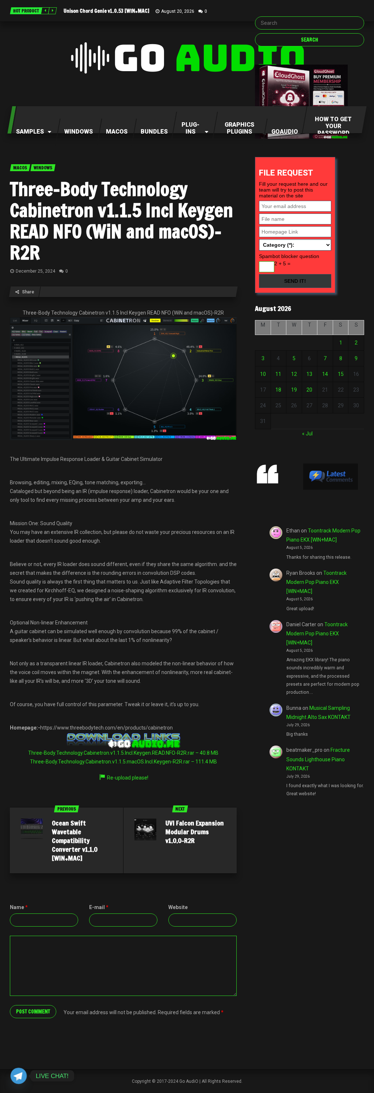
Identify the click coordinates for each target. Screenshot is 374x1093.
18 (278, 390)
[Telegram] (19, 1076)
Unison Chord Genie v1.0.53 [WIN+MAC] (106, 11)
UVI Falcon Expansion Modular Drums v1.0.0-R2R (194, 831)
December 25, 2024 (35, 271)
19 (294, 390)
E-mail (98, 907)
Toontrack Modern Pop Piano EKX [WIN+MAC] (316, 582)
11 (278, 374)
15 (341, 374)
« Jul (307, 433)
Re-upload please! (127, 778)
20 (309, 390)
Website (178, 907)
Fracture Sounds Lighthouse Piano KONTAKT (318, 759)
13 (309, 374)
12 (294, 374)
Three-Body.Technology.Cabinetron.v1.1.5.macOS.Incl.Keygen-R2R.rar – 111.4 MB (123, 762)
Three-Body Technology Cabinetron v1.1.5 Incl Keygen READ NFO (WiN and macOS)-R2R (121, 220)
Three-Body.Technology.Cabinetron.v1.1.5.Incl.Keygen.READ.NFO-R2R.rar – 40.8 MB (123, 753)
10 (263, 374)
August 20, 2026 (177, 11)
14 (325, 374)
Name (19, 907)
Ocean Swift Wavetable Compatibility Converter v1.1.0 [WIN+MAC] (75, 840)
